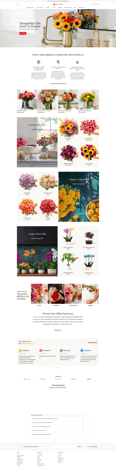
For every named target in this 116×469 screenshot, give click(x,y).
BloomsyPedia (19, 462)
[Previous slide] (16, 99)
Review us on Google (92, 342)
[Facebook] (88, 446)
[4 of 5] (28, 344)
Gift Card (18, 457)
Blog (38, 457)
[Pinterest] (96, 446)
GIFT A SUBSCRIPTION (64, 1)
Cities (38, 462)
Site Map (59, 462)
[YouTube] (94, 446)
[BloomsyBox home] (58, 4)
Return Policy (60, 460)
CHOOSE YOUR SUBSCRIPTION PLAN (58, 83)
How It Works (39, 455)
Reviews (18, 465)
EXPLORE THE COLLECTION (79, 183)
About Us (39, 452)
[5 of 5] (30, 344)
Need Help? (60, 452)
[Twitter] (92, 446)
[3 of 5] (26, 344)
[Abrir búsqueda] (17, 4)
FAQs (59, 456)
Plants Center (19, 463)
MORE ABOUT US (58, 330)
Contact (59, 455)
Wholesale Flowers (41, 465)
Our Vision (39, 460)
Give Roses (19, 456)
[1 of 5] (22, 344)
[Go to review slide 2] (57, 367)
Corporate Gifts (20, 459)
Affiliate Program (40, 463)
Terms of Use (60, 459)
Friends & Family (20, 460)
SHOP (18, 452)
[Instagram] (90, 446)
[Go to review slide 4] (60, 367)
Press (38, 456)
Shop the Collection (37, 129)
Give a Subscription (20, 455)
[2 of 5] (24, 344)
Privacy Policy (60, 457)
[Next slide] (100, 99)
